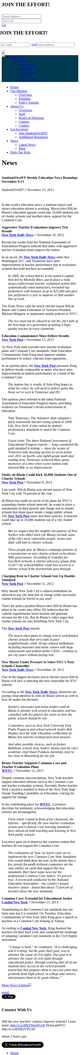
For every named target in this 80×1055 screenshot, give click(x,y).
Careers (24, 121)
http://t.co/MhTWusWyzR (27, 1025)
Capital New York (15, 902)
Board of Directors (31, 118)
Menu (16, 57)
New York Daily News (17, 235)
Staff (22, 114)
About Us (25, 68)
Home (23, 61)
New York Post (12, 340)
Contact (24, 125)
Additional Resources (33, 137)
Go (4, 25)
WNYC (7, 770)
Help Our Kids (29, 80)
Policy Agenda (29, 102)
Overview (25, 95)
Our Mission (27, 64)
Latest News (27, 144)
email (5, 992)
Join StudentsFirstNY (33, 133)
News (23, 76)
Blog (22, 148)
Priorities (25, 98)
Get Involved (27, 72)
